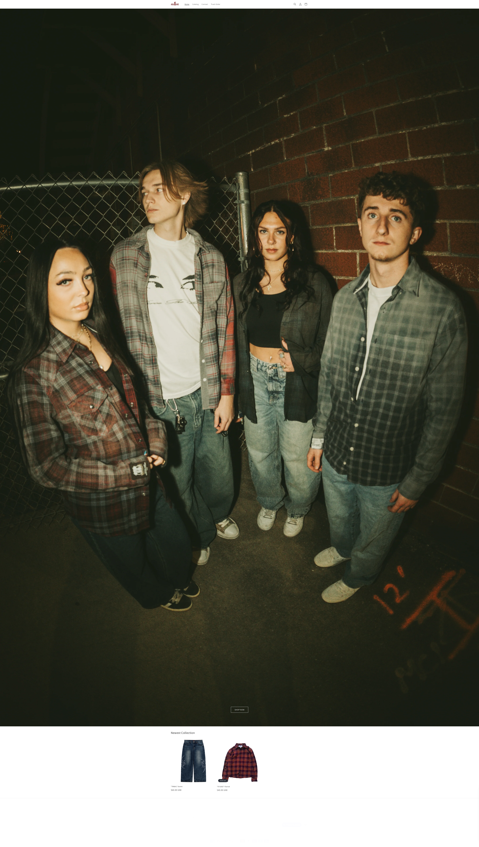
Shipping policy (241, 843)
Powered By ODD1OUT (190, 843)
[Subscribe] (213, 822)
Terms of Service (232, 808)
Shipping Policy (247, 808)
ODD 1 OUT (179, 843)
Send (469, 830)
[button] (295, 4)
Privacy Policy (447, 823)
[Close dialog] (473, 790)
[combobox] (434, 830)
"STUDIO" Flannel (223, 787)
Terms (455, 823)
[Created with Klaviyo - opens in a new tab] (439, 843)
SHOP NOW (239, 709)
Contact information (255, 843)
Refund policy (204, 843)
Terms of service (228, 843)
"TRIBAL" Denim (176, 787)
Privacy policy (216, 843)
